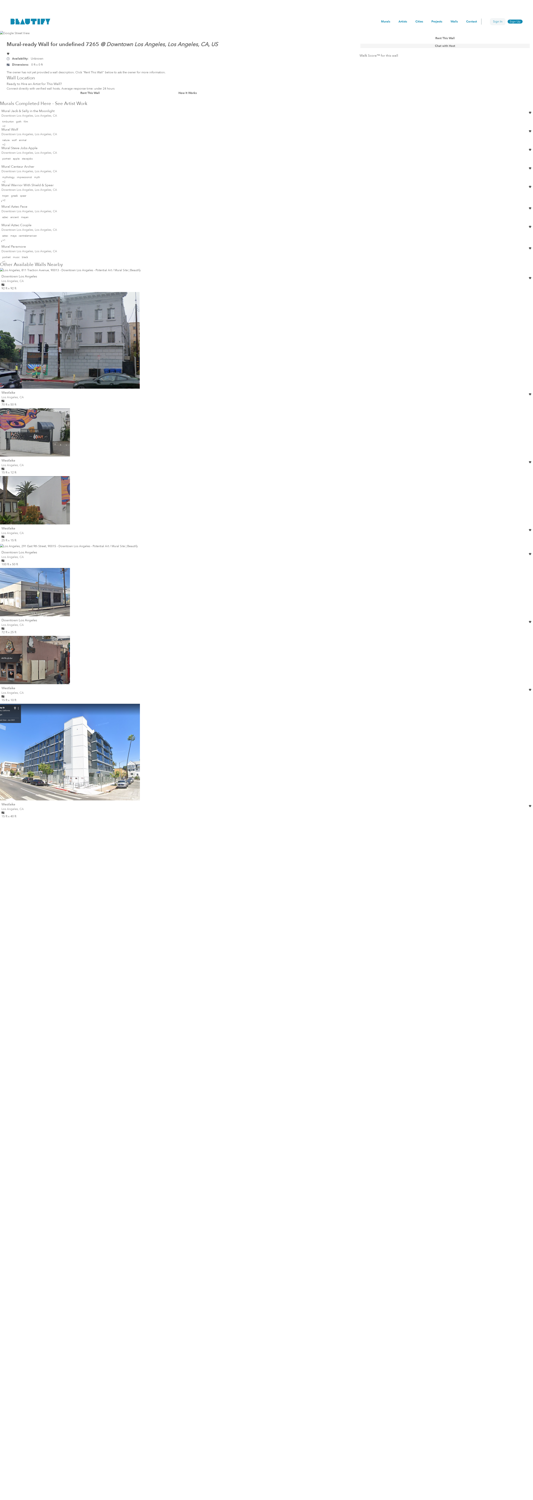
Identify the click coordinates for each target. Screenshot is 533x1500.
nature (6, 140)
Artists (403, 22)
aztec (5, 217)
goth (18, 121)
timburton (8, 121)
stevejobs (27, 158)
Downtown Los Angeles (19, 276)
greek (14, 195)
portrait (6, 158)
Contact (471, 22)
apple (16, 158)
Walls (454, 22)
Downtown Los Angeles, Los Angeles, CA (29, 116)
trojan (5, 195)
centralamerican (28, 235)
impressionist (24, 177)
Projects (436, 22)
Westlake (8, 392)
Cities (419, 22)
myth (37, 177)
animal (22, 140)
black (25, 257)
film (26, 121)
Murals (385, 22)
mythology (8, 177)
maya (13, 235)
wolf (14, 140)
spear (23, 195)
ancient (14, 217)
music (16, 257)
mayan (25, 217)
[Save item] (8, 53)
